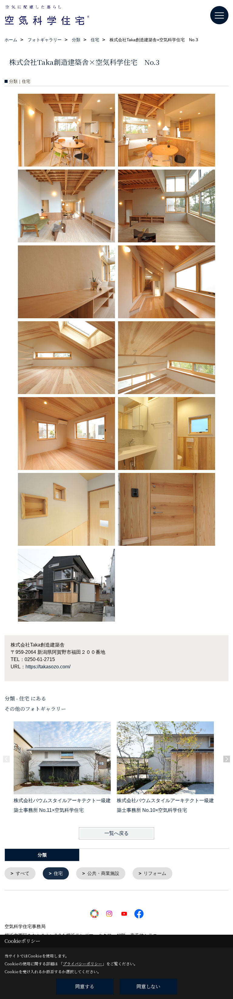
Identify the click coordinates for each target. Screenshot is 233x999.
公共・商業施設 (103, 873)
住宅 (58, 873)
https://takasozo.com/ (47, 666)
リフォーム (155, 873)
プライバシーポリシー (82, 964)
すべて (22, 873)
